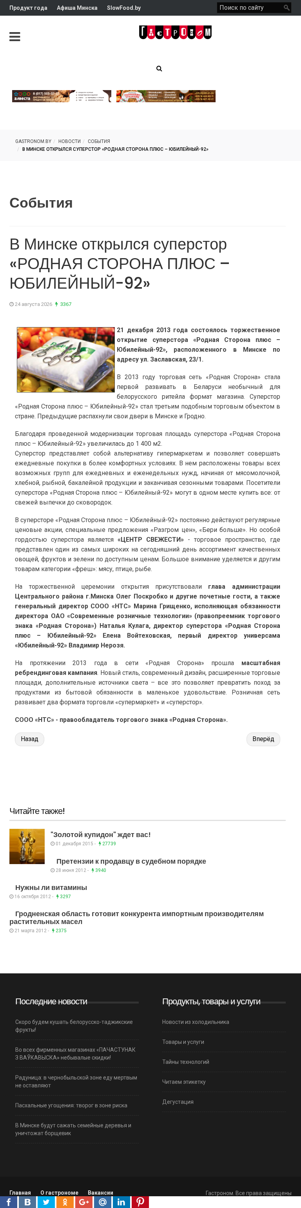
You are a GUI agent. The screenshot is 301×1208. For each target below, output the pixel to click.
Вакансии (100, 1193)
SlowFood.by (124, 8)
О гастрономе (59, 1193)
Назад (29, 739)
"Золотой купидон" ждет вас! (101, 834)
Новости (69, 141)
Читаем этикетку (184, 1082)
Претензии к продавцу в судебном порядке (131, 861)
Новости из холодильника (195, 1022)
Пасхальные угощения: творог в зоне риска (71, 1105)
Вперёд (263, 739)
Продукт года (28, 8)
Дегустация (178, 1102)
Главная (20, 1193)
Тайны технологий (185, 1062)
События (99, 141)
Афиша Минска (77, 8)
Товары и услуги (183, 1042)
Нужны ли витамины (51, 887)
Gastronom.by (33, 141)
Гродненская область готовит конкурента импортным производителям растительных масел (136, 917)
